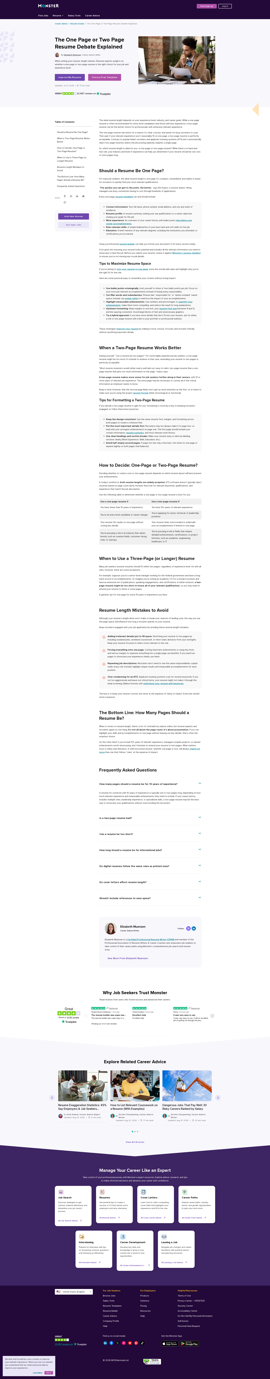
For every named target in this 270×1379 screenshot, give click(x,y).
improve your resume (127, 328)
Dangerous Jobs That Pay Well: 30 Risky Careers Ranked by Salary (184, 1107)
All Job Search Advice (68, 1220)
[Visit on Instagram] (71, 196)
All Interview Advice (87, 1262)
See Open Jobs (73, 225)
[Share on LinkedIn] (77, 196)
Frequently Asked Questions (71, 186)
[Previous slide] (52, 1097)
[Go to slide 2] (135, 1131)
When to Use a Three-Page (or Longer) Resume (71, 159)
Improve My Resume (69, 77)
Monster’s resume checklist (186, 253)
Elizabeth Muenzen (72, 55)
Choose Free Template (104, 77)
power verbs (131, 298)
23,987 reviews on (64, 1344)
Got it (48, 1373)
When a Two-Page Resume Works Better (73, 140)
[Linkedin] (194, 928)
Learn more (37, 1373)
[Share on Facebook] (65, 196)
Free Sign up (206, 6)
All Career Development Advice (134, 1265)
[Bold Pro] (188, 928)
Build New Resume (73, 216)
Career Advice (61, 24)
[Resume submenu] (62, 15)
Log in (225, 6)
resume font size (168, 308)
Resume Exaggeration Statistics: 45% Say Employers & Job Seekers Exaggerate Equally (82, 1107)
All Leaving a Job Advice (172, 1262)
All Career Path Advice (192, 1218)
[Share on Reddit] (83, 196)
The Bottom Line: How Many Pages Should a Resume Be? (70, 178)
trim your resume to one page (132, 269)
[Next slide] (218, 1097)
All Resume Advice (107, 1218)
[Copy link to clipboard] (65, 202)
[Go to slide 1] (132, 1131)
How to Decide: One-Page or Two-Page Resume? (71, 150)
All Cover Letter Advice (151, 1218)
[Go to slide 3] (137, 1131)
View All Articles (135, 1142)
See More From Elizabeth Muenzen (128, 958)
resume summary (135, 432)
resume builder (127, 244)
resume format (140, 393)
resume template (124, 196)
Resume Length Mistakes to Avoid (70, 169)
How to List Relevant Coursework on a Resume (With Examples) (134, 1107)
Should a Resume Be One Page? (72, 132)
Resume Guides (77, 24)
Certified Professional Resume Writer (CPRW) (150, 939)
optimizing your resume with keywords (163, 683)
